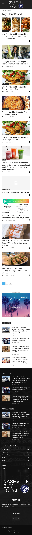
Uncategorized (5, 189)
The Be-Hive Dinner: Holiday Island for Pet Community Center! (15, 216)
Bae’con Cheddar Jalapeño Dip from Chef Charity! (14, 113)
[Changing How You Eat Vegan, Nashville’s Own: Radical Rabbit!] (16, 52)
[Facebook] (14, 518)
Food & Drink (5, 31)
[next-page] (10, 283)
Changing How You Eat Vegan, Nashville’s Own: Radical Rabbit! (15, 63)
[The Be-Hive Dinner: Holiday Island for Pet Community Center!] (16, 206)
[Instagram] (18, 518)
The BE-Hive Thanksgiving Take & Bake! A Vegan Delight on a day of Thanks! (15, 243)
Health (3, 159)
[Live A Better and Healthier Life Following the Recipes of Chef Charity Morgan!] (16, 24)
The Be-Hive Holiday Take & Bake (15, 192)
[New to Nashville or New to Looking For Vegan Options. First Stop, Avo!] (16, 259)
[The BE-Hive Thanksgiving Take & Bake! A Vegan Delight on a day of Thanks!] (16, 231)
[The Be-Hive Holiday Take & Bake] (16, 183)
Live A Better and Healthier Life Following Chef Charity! (15, 88)
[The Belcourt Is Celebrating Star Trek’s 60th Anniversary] (6, 341)
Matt (3, 41)
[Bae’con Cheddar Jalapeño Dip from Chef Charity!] (16, 103)
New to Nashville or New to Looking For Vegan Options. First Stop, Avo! (15, 270)
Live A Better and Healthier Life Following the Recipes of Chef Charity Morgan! (15, 36)
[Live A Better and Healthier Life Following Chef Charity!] (16, 77)
